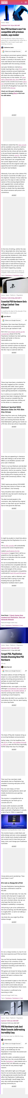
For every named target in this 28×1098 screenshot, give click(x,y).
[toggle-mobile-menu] (26, 2)
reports (17, 155)
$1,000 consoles (9, 545)
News (7, 22)
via (21, 67)
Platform (12, 295)
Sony (21, 275)
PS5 (20, 69)
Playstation (20, 295)
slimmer (12, 88)
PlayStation (16, 275)
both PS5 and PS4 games (18, 573)
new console (22, 145)
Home (3, 22)
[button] (26, 51)
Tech (21, 998)
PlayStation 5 (9, 275)
